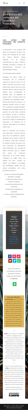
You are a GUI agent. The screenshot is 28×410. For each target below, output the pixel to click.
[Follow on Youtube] (10, 261)
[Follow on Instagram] (14, 256)
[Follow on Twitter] (14, 261)
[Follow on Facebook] (10, 256)
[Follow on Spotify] (14, 284)
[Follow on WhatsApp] (19, 261)
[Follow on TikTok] (18, 256)
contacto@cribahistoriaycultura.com (14, 241)
